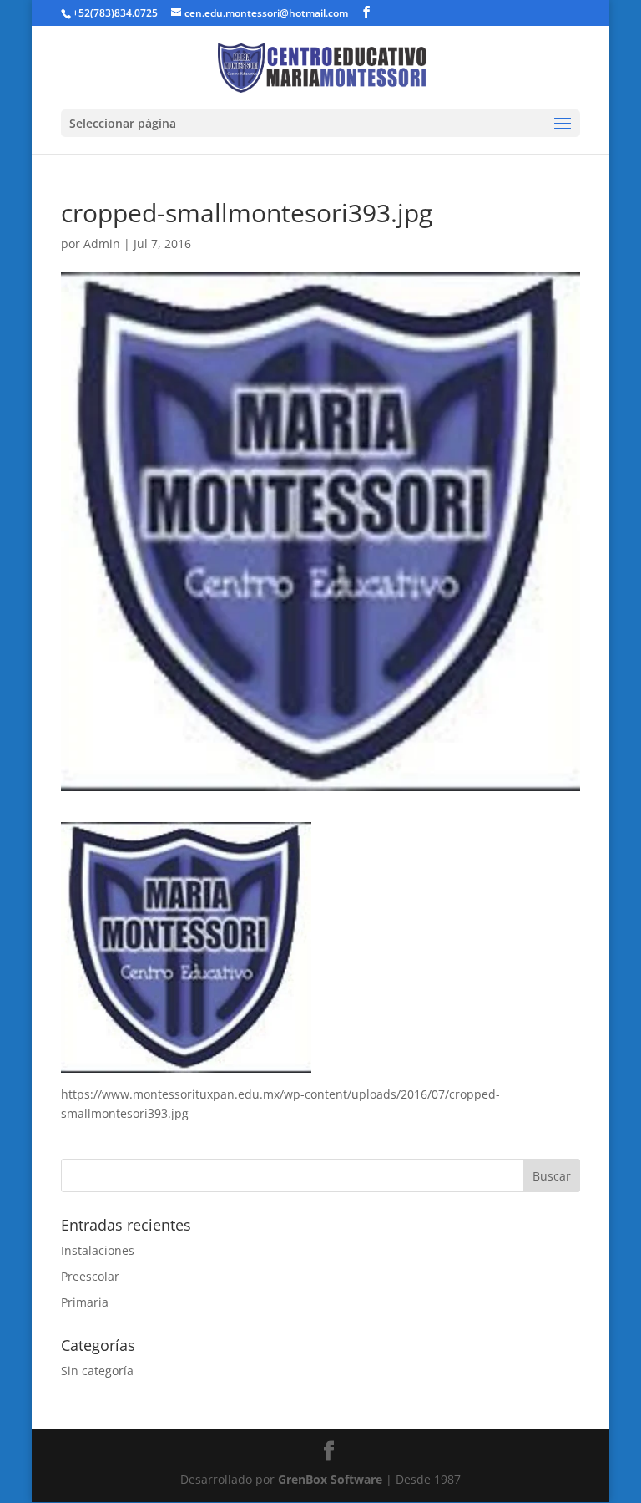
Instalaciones (97, 1250)
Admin (101, 243)
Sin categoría (97, 1371)
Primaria (85, 1302)
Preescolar (90, 1276)
